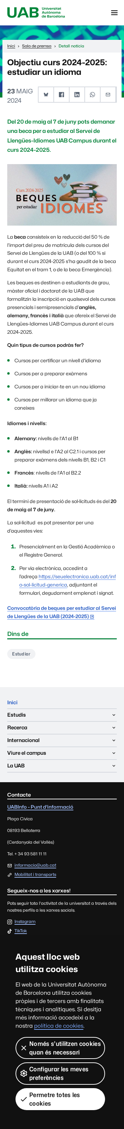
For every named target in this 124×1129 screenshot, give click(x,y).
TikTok (20, 931)
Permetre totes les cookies (54, 1099)
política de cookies (58, 1026)
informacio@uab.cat (35, 865)
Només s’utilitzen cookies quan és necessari (65, 1048)
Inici (12, 702)
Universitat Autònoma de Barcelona (36, 12)
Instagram (24, 922)
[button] (46, 94)
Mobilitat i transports (35, 874)
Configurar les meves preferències (59, 1073)
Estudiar (21, 654)
